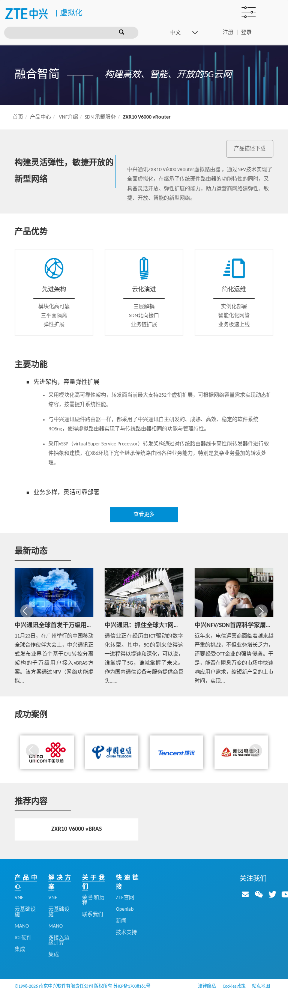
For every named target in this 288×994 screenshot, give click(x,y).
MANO (22, 926)
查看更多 (144, 514)
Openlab (125, 909)
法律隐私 (207, 986)
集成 (20, 949)
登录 (246, 32)
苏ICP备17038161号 (131, 986)
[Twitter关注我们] (272, 894)
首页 (18, 117)
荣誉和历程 (93, 900)
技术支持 (126, 932)
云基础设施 (25, 912)
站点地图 (261, 986)
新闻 (121, 921)
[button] (26, 611)
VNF (19, 898)
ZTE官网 (125, 898)
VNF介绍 (68, 117)
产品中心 (40, 117)
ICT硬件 (23, 938)
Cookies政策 (234, 986)
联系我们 (92, 914)
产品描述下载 (250, 149)
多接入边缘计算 (58, 940)
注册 (228, 32)
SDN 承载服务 (100, 117)
